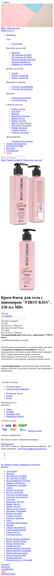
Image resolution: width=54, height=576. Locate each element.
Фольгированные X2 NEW (18, 481)
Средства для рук (14, 534)
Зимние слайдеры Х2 (15, 483)
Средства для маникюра (17, 495)
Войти (4, 30)
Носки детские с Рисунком (18, 548)
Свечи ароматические (16, 530)
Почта (9, 398)
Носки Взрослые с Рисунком (19, 560)
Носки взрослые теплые (17, 553)
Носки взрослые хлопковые (18, 550)
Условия (10, 412)
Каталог (4, 467)
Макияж (10, 525)
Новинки (10, 474)
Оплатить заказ (13, 414)
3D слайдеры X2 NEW (16, 476)
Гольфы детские (13, 546)
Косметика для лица (15, 502)
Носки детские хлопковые (18, 539)
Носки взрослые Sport (16, 555)
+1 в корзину (7, 316)
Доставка (5, 564)
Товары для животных (16, 143)
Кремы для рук (13, 504)
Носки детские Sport (15, 543)
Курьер (9, 396)
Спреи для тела (13, 532)
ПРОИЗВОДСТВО (14, 146)
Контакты (10, 148)
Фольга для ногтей (14, 492)
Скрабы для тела (13, 516)
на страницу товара (9, 464)
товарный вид (25, 464)
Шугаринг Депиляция (16, 511)
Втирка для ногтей (14, 490)
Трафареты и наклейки (16, 485)
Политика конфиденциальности (32, 449)
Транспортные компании (17, 389)
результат (36, 464)
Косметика (11, 35)
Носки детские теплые (16, 541)
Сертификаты (12, 150)
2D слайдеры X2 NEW (16, 478)
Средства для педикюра (17, 497)
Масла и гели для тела (16, 509)
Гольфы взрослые (14, 558)
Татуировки (11, 471)
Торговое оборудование (17, 523)
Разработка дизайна (15, 416)
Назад (3, 160)
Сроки (9, 409)
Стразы (9, 488)
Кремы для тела (13, 506)
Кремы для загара (14, 513)
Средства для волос (15, 518)
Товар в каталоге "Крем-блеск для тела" (24, 160)
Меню (6, 2)
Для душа (10, 499)
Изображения (7, 444)
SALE (9, 520)
